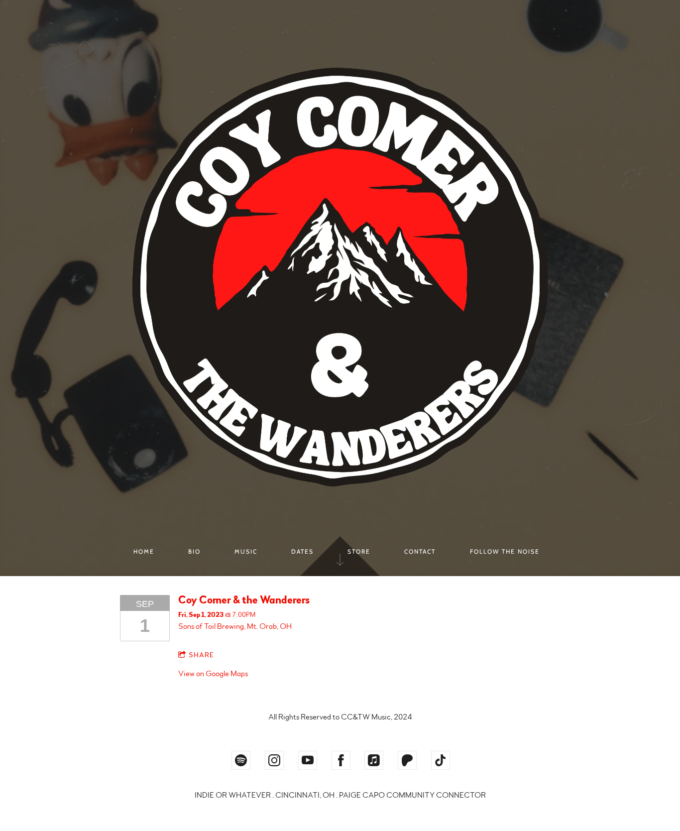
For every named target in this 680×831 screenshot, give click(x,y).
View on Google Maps (213, 674)
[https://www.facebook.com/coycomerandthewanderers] (341, 760)
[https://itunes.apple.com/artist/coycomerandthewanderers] (373, 760)
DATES (302, 551)
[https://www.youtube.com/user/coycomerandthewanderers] (307, 760)
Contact (420, 551)
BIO (194, 551)
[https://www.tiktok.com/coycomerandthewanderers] (440, 760)
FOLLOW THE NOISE (505, 551)
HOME (143, 551)
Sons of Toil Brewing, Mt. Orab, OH (235, 626)
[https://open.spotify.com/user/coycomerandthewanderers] (240, 760)
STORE (358, 551)
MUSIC (245, 551)
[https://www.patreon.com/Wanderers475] (407, 760)
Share (201, 655)
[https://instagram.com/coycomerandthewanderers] (274, 760)
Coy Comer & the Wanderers (244, 599)
